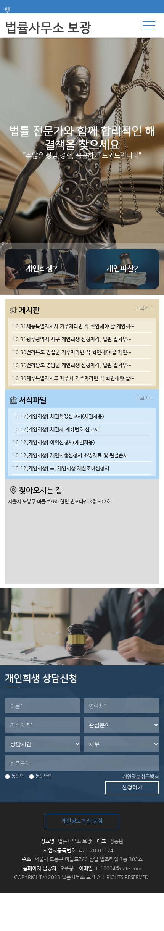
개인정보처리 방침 (82, 821)
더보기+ (143, 308)
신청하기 (132, 787)
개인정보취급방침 (140, 776)
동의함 (17, 776)
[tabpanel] (82, 166)
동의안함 (43, 776)
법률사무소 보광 (48, 28)
